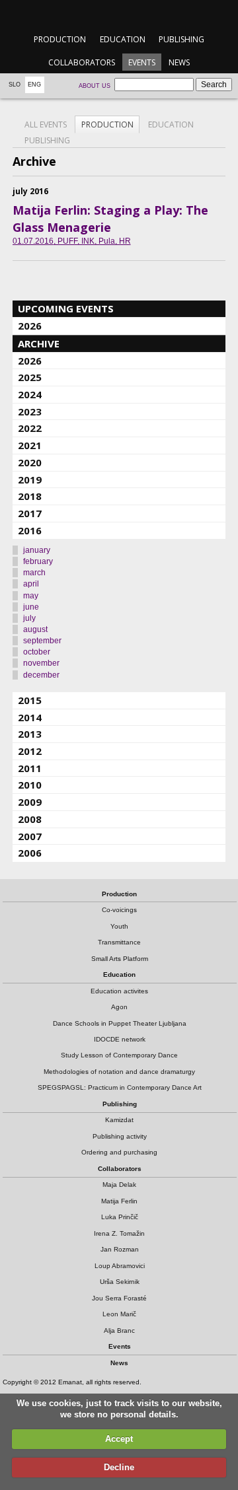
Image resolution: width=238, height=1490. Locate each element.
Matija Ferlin (119, 1201)
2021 (30, 445)
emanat (118, 14)
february (38, 561)
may (30, 595)
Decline (119, 1467)
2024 (30, 394)
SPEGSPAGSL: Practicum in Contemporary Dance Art (120, 1087)
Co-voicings (119, 909)
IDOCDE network (119, 1039)
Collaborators (81, 62)
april (31, 583)
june (31, 607)
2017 (30, 513)
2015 (30, 700)
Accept (119, 1439)
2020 (30, 462)
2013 (30, 733)
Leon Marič (119, 1314)
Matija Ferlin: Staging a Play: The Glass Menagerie (110, 218)
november (41, 663)
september (42, 640)
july (29, 618)
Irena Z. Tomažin (119, 1233)
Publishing (181, 39)
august (35, 629)
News (179, 62)
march (34, 572)
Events (141, 62)
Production (60, 39)
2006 (30, 852)
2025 (30, 377)
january (36, 550)
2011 (30, 768)
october (36, 651)
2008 (30, 819)
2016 (30, 530)
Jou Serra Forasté (119, 1298)
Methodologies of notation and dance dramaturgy (119, 1071)
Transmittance (119, 942)
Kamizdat (119, 1119)
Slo (14, 84)
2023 (30, 411)
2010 (30, 784)
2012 (30, 751)
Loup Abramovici (120, 1265)
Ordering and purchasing (119, 1152)
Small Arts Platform (119, 958)
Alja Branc (119, 1330)
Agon (119, 1007)
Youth (119, 926)
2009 (30, 801)
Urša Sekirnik (119, 1281)
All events (45, 124)
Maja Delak (119, 1184)
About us (94, 86)
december (41, 675)
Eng (34, 84)
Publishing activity (120, 1136)
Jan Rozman (119, 1249)
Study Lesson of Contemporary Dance (119, 1055)
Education (122, 39)
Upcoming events (66, 308)
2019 (30, 479)
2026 (30, 325)
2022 (30, 428)
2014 (30, 717)
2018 (30, 496)
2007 (30, 836)
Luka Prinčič (119, 1217)
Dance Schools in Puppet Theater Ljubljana (119, 1023)
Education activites (119, 991)
